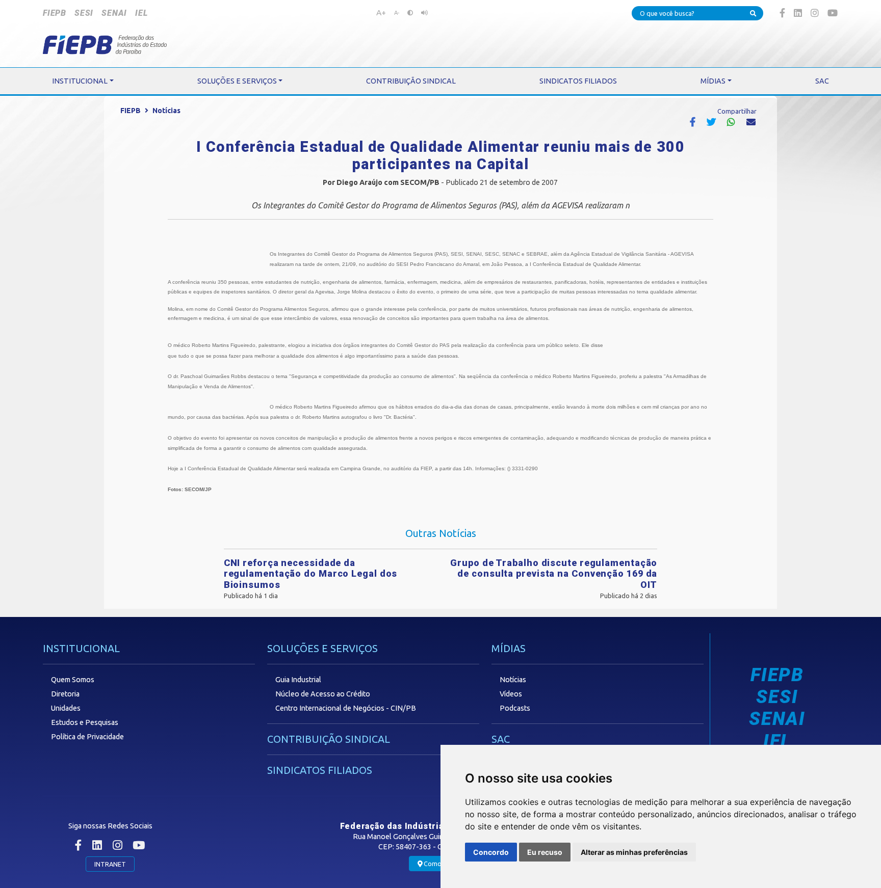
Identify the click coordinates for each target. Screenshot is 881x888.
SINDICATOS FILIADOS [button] (578, 81)
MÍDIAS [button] (713, 81)
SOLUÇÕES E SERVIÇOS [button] (237, 81)
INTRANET (110, 864)
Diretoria (65, 694)
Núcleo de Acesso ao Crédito (322, 694)
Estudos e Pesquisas (84, 722)
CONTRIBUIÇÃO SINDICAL (328, 739)
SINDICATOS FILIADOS (319, 770)
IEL (141, 13)
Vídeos (511, 694)
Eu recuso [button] (544, 852)
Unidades (66, 708)
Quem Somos (72, 680)
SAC (500, 739)
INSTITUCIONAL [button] (80, 81)
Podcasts (515, 708)
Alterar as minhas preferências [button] (634, 852)
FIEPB (54, 13)
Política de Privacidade (87, 737)
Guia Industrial (298, 680)
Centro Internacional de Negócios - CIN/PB (345, 708)
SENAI (114, 13)
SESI (83, 13)
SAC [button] (822, 81)
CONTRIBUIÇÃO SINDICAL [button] (411, 81)
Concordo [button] (491, 852)
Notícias (166, 110)
